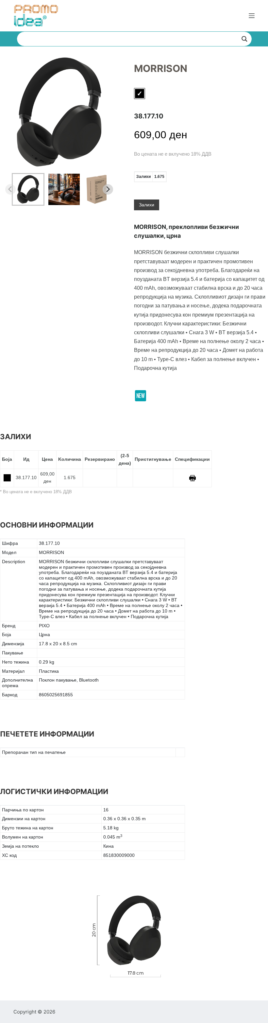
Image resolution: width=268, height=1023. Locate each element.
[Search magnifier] (244, 38)
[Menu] (252, 16)
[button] (28, 189)
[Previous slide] (10, 189)
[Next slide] (108, 189)
